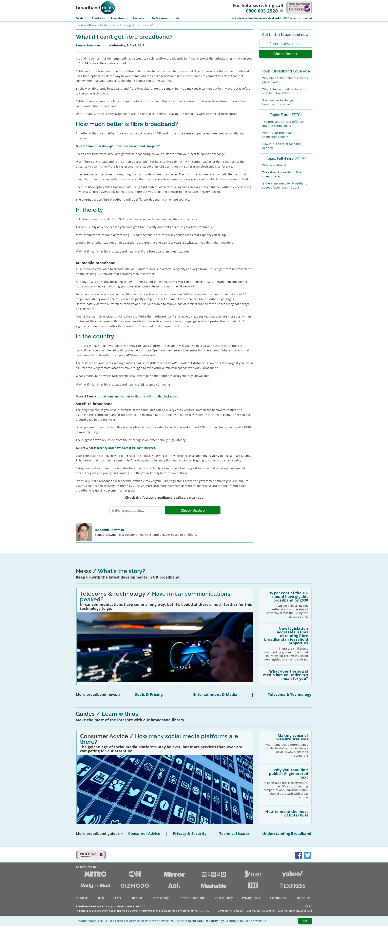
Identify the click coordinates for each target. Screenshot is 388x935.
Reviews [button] (138, 18)
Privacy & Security (190, 833)
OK (305, 920)
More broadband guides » (99, 833)
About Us (82, 898)
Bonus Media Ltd (128, 906)
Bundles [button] (97, 18)
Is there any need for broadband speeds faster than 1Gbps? (284, 185)
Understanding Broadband (286, 833)
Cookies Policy (207, 921)
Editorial (136, 898)
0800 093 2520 (262, 11)
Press (117, 898)
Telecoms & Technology (289, 694)
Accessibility (160, 898)
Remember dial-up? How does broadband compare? (123, 146)
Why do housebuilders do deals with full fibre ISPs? (284, 91)
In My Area (160, 18)
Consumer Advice (144, 833)
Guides (104, 25)
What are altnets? (274, 165)
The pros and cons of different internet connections (283, 124)
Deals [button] (79, 18)
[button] (281, 11)
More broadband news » (98, 694)
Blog (101, 898)
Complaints (278, 898)
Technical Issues (234, 833)
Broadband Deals (86, 25)
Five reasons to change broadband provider (278, 102)
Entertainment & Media (215, 694)
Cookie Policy (224, 898)
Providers (117, 18)
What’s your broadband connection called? (278, 135)
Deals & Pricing (149, 694)
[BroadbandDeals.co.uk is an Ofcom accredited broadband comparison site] (91, 858)
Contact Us (302, 898)
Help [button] (179, 18)
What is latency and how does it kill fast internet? (121, 448)
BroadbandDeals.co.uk (89, 906)
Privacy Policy (251, 898)
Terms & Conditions (191, 898)
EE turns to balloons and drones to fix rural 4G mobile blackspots (131, 396)
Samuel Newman (112, 530)
